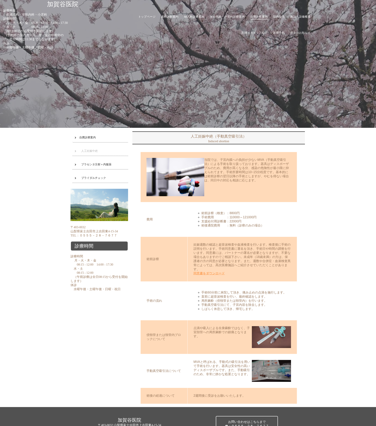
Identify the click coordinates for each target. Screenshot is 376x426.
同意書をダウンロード (209, 273)
